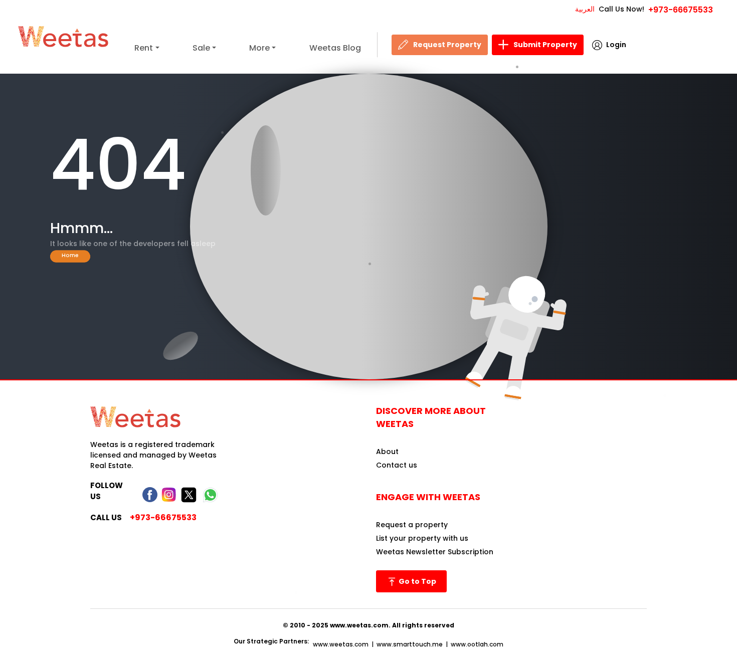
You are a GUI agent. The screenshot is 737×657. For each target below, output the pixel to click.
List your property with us (422, 538)
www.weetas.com (340, 644)
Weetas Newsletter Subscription (434, 552)
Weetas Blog (335, 48)
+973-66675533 (680, 10)
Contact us (396, 465)
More (259, 48)
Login (616, 45)
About (387, 452)
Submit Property (545, 45)
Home (70, 255)
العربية (585, 9)
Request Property (447, 45)
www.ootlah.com (477, 644)
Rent (143, 48)
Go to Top (416, 581)
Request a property (412, 525)
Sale (201, 48)
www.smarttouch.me (410, 644)
